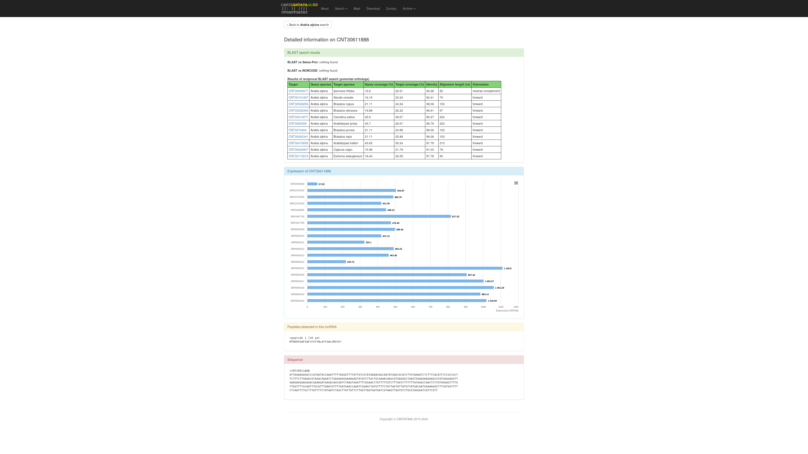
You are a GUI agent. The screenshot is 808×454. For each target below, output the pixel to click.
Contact (391, 8)
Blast (357, 8)
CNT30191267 (298, 97)
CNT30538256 (298, 104)
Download (373, 8)
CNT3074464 (298, 130)
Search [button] (340, 8)
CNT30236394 (298, 110)
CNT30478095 (298, 143)
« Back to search (308, 24)
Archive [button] (408, 8)
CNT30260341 (298, 136)
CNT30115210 (298, 156)
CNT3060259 (298, 123)
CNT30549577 (298, 91)
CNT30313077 (298, 117)
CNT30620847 (298, 149)
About (325, 8)
